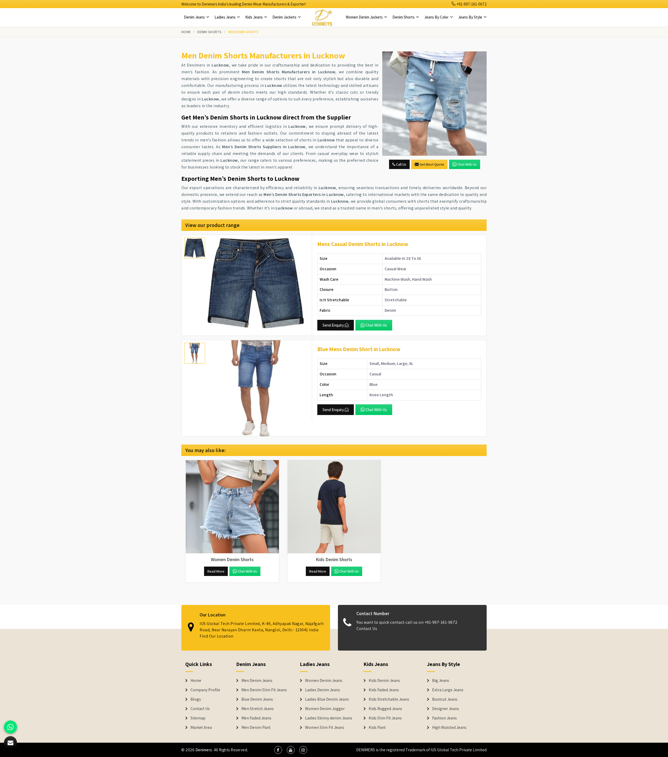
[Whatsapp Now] (10, 727)
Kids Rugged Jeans (385, 709)
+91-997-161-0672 (471, 4)
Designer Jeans (445, 709)
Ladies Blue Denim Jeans (327, 699)
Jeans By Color (436, 17)
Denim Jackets (284, 17)
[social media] (278, 750)
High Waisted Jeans (449, 727)
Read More (215, 571)
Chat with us (467, 164)
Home (186, 31)
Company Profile (205, 690)
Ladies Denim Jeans (322, 690)
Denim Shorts (403, 17)
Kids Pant (377, 727)
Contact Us (366, 628)
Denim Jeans (195, 17)
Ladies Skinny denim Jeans (328, 718)
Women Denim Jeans (323, 680)
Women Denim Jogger (325, 709)
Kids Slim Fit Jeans (385, 718)
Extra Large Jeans (447, 690)
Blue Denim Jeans (257, 699)
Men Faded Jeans (256, 718)
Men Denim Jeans (256, 680)
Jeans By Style (470, 17)
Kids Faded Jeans (384, 690)
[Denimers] (322, 17)
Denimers (203, 749)
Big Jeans (440, 680)
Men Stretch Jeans (257, 709)
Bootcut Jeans (444, 699)
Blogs (195, 699)
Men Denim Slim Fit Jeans (264, 690)
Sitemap (197, 718)
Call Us (400, 164)
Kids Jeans (254, 17)
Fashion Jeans (444, 718)
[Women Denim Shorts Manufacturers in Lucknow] (232, 507)
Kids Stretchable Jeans (389, 699)
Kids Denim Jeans (384, 680)
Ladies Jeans (225, 17)
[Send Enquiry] (434, 103)
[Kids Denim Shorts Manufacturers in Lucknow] (334, 507)
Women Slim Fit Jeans (324, 727)
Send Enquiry (333, 325)
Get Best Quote (432, 164)
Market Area (201, 727)
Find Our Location (217, 636)
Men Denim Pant (256, 727)
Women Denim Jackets (365, 17)
